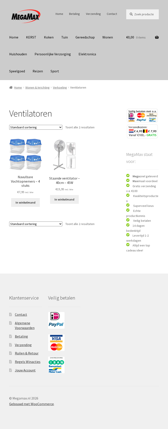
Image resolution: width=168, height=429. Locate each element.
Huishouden (18, 54)
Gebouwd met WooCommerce (31, 404)
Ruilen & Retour (26, 353)
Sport (55, 71)
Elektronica (87, 54)
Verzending (93, 14)
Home (59, 14)
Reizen (38, 71)
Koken (49, 37)
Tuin (64, 37)
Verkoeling (60, 87)
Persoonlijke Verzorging (53, 54)
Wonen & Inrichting (37, 87)
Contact (112, 14)
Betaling (74, 14)
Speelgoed (17, 71)
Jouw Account (25, 370)
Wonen (107, 37)
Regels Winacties (27, 361)
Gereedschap (85, 37)
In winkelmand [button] (25, 202)
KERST (31, 37)
